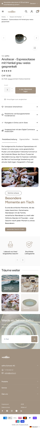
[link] (16, 3)
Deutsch (33, 3)
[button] (3, 11)
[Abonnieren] (34, 339)
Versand (10, 79)
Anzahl (6, 85)
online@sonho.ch (10, 373)
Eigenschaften (24, 139)
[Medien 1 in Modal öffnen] (20, 38)
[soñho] (6, 360)
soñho (5, 56)
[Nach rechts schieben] (36, 38)
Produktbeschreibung (9, 139)
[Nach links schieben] (4, 38)
